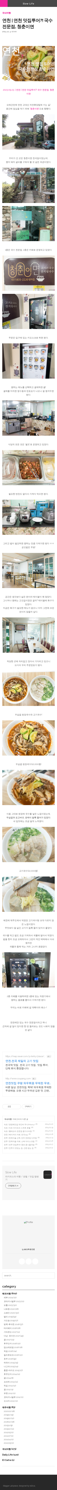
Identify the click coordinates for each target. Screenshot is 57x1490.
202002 (9, 1411)
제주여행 (8, 1407)
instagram (35, 1261)
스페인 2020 (11, 1313)
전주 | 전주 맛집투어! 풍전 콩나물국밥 (19, 1145)
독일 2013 (10, 1386)
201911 (9, 1415)
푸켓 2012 (10, 1393)
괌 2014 (9, 1378)
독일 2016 (10, 1351)
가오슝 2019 (11, 1320)
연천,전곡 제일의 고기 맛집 (21, 1060)
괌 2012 (8, 1389)
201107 (8, 1436)
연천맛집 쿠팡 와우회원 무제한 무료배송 (27, 1083)
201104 (9, 1439)
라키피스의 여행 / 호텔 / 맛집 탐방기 (22, 1178)
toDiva (32, 1486)
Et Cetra (8, 1460)
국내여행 (6, 12)
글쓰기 (16, 1480)
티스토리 (5, 1480)
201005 (9, 1443)
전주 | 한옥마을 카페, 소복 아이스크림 (19, 1141)
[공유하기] (14, 1106)
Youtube (29, 1261)
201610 (9, 1422)
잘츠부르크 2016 (13, 1355)
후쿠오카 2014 (12, 1374)
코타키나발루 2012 (13, 1397)
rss (22, 1261)
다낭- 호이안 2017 (14, 1336)
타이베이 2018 (12, 1328)
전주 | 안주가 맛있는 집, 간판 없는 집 (19, 1148)
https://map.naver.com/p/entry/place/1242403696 (25, 1056)
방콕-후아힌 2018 (13, 1324)
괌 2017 (9, 1340)
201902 (9, 1418)
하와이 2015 (11, 1363)
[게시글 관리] (17, 1106)
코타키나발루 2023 (14, 1301)
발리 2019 (10, 1317)
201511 (8, 1425)
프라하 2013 (11, 1382)
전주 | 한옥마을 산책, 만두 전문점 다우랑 (20, 1138)
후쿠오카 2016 (12, 1343)
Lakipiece (14, 1486)
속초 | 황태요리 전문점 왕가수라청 (18, 1131)
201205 (9, 1432)
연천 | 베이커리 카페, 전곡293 (16, 1135)
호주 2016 (10, 1359)
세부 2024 (10, 1297)
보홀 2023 (10, 1305)
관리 (10, 1480)
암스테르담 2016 (13, 1347)
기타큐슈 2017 (12, 1332)
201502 (9, 1429)
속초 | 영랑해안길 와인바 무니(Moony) (19, 1124)
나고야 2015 (11, 1366)
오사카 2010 (11, 1401)
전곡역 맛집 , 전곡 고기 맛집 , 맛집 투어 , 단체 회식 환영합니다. (27, 1067)
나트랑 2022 (11, 1309)
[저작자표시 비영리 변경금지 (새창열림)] (38, 1106)
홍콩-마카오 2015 (13, 1370)
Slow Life (28, 3)
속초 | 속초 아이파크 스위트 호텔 (17, 1128)
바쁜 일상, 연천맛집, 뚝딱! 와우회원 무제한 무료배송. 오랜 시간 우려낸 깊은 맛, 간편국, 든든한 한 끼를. (28, 1089)
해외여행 (9, 1293)
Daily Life (10, 1455)
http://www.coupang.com (18, 1078)
